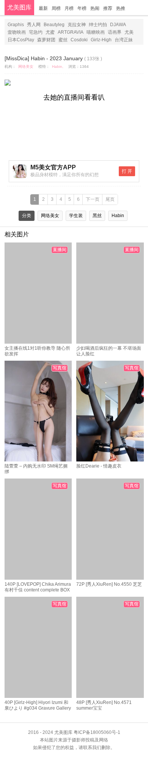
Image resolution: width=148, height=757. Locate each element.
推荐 (107, 8)
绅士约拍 (98, 24)
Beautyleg (54, 24)
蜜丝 (63, 39)
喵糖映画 (96, 32)
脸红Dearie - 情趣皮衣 (98, 466)
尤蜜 (50, 32)
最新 (43, 8)
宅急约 (36, 32)
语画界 (114, 32)
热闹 (94, 8)
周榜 (56, 8)
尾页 (110, 199)
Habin (118, 215)
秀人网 (34, 24)
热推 (120, 8)
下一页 (92, 199)
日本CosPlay (21, 39)
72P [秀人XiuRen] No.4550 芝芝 (109, 584)
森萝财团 (46, 39)
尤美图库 (19, 7)
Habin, (58, 66)
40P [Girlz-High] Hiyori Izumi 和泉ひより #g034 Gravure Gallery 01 (38, 708)
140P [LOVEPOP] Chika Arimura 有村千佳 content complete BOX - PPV (38, 590)
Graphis (16, 24)
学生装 (76, 215)
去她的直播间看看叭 (74, 97)
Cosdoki (79, 39)
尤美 (129, 32)
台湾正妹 (124, 39)
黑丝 (97, 215)
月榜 (69, 8)
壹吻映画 (17, 32)
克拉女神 (77, 24)
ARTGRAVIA (70, 32)
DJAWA (118, 24)
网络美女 (26, 66)
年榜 (82, 8)
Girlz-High (101, 39)
